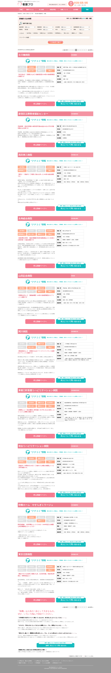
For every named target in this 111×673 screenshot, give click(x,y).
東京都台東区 (74, 218)
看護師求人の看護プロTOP (75, 656)
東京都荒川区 (74, 331)
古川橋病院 (24, 55)
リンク (31, 662)
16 (84, 607)
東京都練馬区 (74, 505)
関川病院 (23, 331)
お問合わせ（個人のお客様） (26, 660)
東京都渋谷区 (74, 446)
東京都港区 (74, 55)
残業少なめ (43, 33)
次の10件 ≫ (90, 50)
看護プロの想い (22, 662)
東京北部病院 (25, 554)
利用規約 (38, 662)
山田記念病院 (25, 276)
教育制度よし (59, 33)
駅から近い (66, 33)
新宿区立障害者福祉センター (33, 113)
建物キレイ (74, 33)
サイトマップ (56, 660)
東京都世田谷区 (75, 390)
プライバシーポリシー (68, 660)
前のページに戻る (89, 656)
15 (82, 607)
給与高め (29, 33)
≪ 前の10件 (65, 50)
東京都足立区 (74, 154)
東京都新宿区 (74, 113)
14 (80, 607)
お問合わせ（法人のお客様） (43, 660)
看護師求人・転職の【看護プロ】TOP (25, 13)
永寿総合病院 (25, 218)
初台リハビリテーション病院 (33, 446)
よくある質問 (47, 662)
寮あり (81, 33)
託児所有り (50, 33)
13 (78, 607)
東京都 (73, 275)
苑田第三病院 (25, 155)
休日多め (36, 33)
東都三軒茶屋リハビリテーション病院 (38, 390)
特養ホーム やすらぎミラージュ (35, 505)
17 (86, 607)
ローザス (59, 662)
